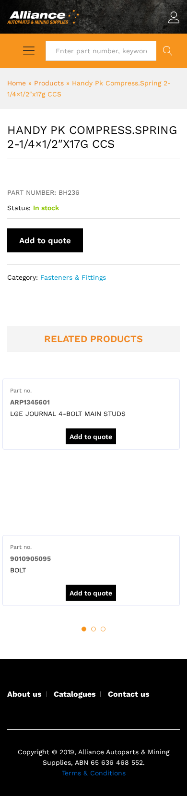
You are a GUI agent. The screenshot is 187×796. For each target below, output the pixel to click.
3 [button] (103, 629)
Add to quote (45, 240)
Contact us (129, 694)
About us (24, 694)
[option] (91, 414)
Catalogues (75, 694)
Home (16, 83)
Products (49, 83)
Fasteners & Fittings (73, 277)
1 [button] (84, 629)
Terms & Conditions (94, 773)
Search (168, 51)
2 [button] (93, 629)
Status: (19, 208)
